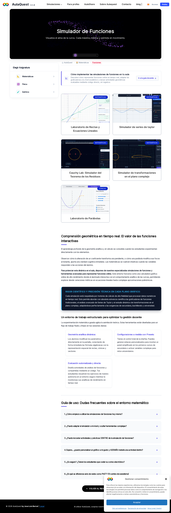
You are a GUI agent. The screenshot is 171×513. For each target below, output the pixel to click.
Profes (164, 4)
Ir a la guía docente (146, 78)
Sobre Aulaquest (108, 4)
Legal (42, 506)
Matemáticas (82, 63)
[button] (166, 479)
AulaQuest (68, 63)
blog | (139, 4)
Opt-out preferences (119, 508)
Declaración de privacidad (137, 508)
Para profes (73, 4)
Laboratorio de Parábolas (85, 218)
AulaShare (89, 4)
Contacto (126, 4)
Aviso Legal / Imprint (154, 508)
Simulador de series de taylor (137, 127)
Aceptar (137, 502)
